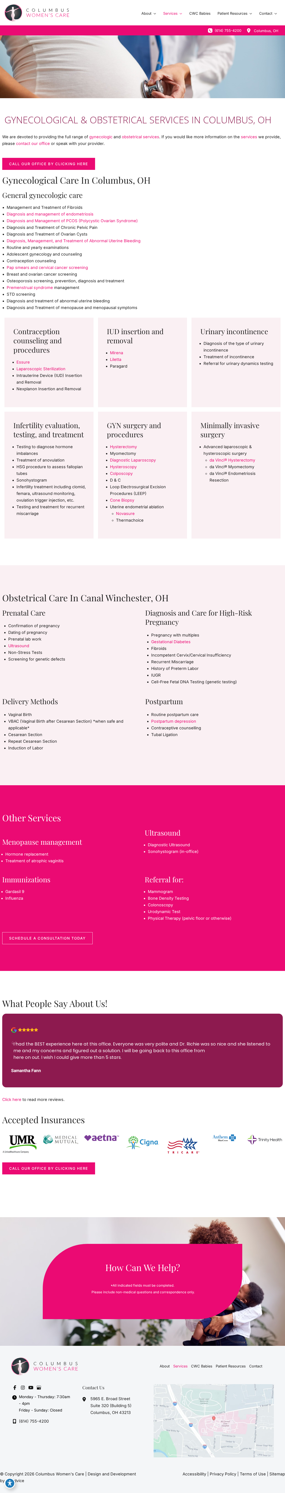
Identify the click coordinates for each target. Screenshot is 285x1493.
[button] (48, 164)
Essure (23, 362)
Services (180, 1366)
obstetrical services (140, 136)
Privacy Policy (223, 1474)
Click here (11, 1099)
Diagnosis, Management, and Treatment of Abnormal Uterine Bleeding (73, 240)
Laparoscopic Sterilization (40, 368)
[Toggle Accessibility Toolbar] (9, 1483)
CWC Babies (201, 1366)
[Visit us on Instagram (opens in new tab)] (22, 1387)
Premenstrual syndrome (30, 287)
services (249, 136)
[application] (153, 13)
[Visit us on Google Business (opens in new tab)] (38, 1387)
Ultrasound (18, 645)
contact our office (33, 143)
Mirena (116, 352)
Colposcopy (121, 473)
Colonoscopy (160, 905)
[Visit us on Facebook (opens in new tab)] (14, 1387)
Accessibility (194, 1474)
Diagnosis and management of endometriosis (50, 214)
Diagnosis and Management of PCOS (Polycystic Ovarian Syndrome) (72, 220)
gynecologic (101, 136)
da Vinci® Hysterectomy (232, 460)
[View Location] (249, 30)
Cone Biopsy (122, 500)
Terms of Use (253, 1474)
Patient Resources (231, 1366)
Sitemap (277, 1474)
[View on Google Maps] (214, 1420)
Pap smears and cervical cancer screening (47, 267)
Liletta (115, 359)
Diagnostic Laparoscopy (133, 460)
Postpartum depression (173, 721)
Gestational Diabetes (171, 641)
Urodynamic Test (164, 911)
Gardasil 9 (14, 891)
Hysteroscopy (123, 466)
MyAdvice (15, 1480)
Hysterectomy (123, 446)
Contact (255, 1366)
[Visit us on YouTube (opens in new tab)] (30, 1387)
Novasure (125, 513)
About (165, 1366)
